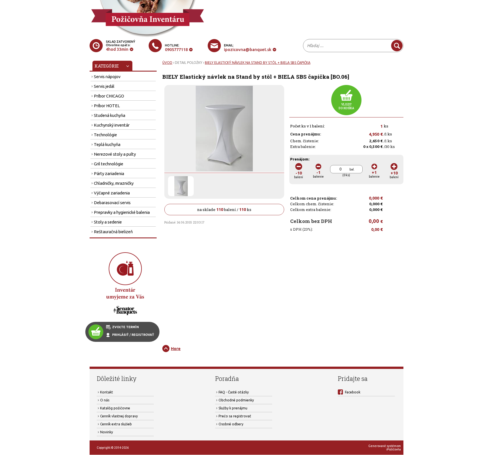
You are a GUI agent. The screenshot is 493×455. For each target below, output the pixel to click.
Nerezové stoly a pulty (115, 154)
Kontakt (106, 392)
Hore (176, 348)
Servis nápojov (107, 76)
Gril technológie (108, 163)
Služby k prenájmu (233, 408)
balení (298, 174)
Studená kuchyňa (109, 115)
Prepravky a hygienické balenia (122, 212)
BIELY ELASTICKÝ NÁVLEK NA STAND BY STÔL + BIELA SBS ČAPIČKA (257, 62)
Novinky (106, 432)
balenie (318, 174)
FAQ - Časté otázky (234, 392)
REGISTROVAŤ (143, 334)
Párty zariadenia (109, 173)
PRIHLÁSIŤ (120, 334)
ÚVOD (167, 62)
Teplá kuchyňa (107, 144)
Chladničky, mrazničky (114, 183)
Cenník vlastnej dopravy (119, 416)
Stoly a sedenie (108, 222)
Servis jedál (104, 86)
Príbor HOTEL (107, 105)
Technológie (105, 134)
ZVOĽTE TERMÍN (125, 327)
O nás (104, 400)
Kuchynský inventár (112, 125)
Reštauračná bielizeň (113, 231)
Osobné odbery (231, 424)
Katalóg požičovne (115, 408)
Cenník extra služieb (116, 424)
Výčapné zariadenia (112, 192)
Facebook (352, 392)
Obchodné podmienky (236, 400)
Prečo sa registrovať (235, 416)
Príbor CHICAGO (109, 96)
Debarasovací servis (112, 202)
